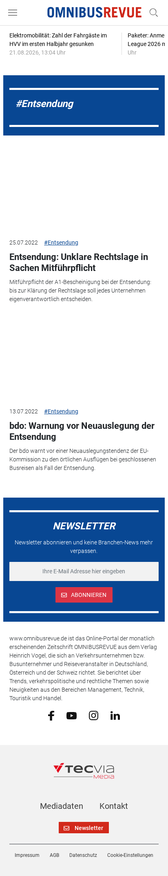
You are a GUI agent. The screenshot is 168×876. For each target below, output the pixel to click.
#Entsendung (61, 242)
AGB (54, 855)
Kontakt (113, 806)
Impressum (27, 855)
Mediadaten (61, 806)
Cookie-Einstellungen (130, 855)
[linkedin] (115, 715)
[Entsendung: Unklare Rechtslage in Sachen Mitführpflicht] (84, 190)
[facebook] (51, 715)
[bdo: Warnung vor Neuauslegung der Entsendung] (84, 358)
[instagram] (93, 715)
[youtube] (71, 715)
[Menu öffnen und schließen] (14, 12)
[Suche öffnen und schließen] (152, 13)
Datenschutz (83, 855)
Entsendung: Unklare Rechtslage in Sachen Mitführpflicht (78, 262)
